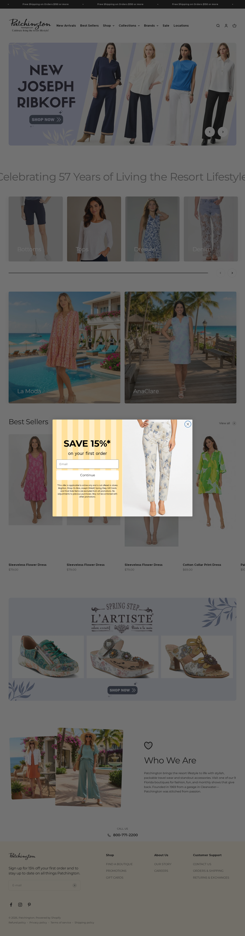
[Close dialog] (188, 424)
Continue (87, 475)
